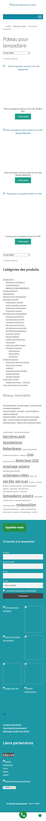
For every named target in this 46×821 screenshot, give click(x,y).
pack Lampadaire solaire (16, 305)
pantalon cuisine (8, 500)
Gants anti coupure (14, 365)
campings (23, 455)
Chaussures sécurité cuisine (17, 362)
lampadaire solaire (18, 495)
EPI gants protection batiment (12, 486)
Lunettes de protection (15, 339)
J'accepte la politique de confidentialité (21, 591)
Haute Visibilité (12, 337)
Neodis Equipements (18, 803)
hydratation (23, 491)
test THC (34, 512)
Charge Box (8, 279)
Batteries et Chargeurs (15, 282)
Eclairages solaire (19, 26)
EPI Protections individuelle (15, 314)
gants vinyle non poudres (11, 491)
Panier (35, 814)
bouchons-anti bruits (15, 317)
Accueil (8, 26)
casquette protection (15, 322)
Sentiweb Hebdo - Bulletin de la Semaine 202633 (22, 422)
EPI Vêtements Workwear (16, 331)
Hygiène (9, 368)
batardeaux (12, 448)
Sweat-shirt (14, 354)
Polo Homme (14, 351)
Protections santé (10, 379)
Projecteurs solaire (14, 311)
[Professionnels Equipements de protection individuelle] (23, 781)
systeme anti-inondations (11, 509)
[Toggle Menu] (40, 17)
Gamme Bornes (13, 285)
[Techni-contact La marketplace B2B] (23, 787)
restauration (26, 504)
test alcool (16, 512)
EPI (36, 476)
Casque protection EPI (15, 319)
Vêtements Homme (14, 348)
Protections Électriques (15, 345)
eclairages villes (16, 475)
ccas (30, 454)
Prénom (6, 552)
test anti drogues (25, 512)
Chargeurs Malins (10, 291)
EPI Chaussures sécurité (16, 328)
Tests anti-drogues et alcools (15, 385)
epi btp (8, 481)
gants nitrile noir (23, 488)
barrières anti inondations (14, 439)
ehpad (32, 476)
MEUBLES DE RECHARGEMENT (17, 288)
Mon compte (7, 816)
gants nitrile (13, 488)
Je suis (5, 581)
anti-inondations (8, 432)
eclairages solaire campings (11, 471)
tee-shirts (13, 356)
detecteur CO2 (27, 460)
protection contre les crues (22, 500)
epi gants (39, 482)
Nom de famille (8, 562)
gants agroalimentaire (30, 486)
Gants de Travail (13, 334)
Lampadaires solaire (14, 302)
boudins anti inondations (11, 455)
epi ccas (21, 481)
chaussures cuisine (8, 461)
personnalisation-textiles (16, 371)
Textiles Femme (12, 374)
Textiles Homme (13, 377)
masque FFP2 (38, 496)
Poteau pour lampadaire (16, 308)
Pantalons (10, 342)
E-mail (5, 571)
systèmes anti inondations (28, 509)
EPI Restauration (10, 359)
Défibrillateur (9, 294)
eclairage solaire (16, 466)
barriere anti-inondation (22, 432)
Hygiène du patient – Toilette (18, 382)
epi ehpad (32, 482)
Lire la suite (23, 116)
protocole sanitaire (9, 505)
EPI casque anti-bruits (15, 325)
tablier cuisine (7, 512)
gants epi (6, 488)
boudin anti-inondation (29, 449)
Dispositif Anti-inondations (14, 297)
